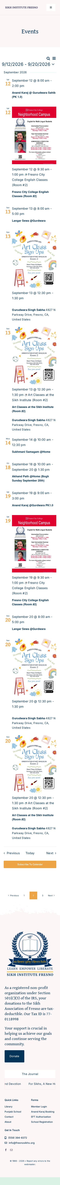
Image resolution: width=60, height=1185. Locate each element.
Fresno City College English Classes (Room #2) (30, 194)
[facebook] (6, 1150)
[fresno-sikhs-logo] (30, 929)
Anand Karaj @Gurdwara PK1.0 (32, 505)
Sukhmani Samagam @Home (31, 452)
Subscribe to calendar (30, 864)
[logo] (21, 6)
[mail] (11, 1150)
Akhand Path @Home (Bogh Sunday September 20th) (30, 478)
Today (30, 853)
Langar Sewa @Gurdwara (29, 221)
